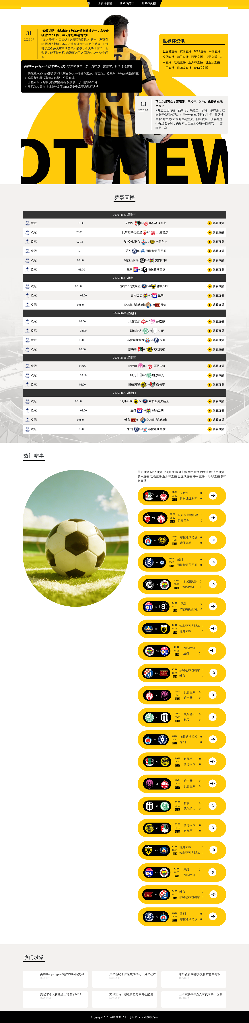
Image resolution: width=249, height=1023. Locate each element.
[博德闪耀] (165, 761)
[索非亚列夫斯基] (148, 628)
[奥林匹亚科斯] (163, 495)
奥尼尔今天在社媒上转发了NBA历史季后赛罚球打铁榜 (63, 86)
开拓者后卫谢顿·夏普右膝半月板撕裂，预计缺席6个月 (62, 82)
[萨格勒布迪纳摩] (148, 673)
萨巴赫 (160, 321)
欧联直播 (180, 62)
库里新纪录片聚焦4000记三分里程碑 (51, 77)
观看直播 (218, 223)
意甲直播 (143, 476)
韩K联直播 (201, 67)
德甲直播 (183, 56)
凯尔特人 (136, 330)
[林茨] (164, 717)
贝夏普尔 (162, 232)
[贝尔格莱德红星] (147, 517)
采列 (128, 250)
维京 (164, 304)
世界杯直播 (170, 51)
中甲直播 (168, 67)
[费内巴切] (164, 584)
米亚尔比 (161, 241)
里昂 (130, 269)
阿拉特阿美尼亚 (156, 250)
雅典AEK (163, 286)
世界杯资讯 (105, 3)
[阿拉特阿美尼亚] (162, 562)
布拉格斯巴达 (157, 269)
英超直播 (186, 51)
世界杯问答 (126, 3)
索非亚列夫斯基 (130, 286)
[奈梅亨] (149, 495)
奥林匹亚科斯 (157, 223)
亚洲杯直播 (195, 62)
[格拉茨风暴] (149, 584)
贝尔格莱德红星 (132, 232)
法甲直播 (211, 56)
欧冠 (33, 223)
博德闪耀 (159, 349)
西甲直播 (197, 56)
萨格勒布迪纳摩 (134, 304)
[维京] (163, 673)
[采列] (149, 562)
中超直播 (215, 51)
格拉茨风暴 (131, 260)
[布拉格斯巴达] (163, 606)
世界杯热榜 (148, 3)
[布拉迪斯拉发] (148, 540)
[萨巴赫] (164, 695)
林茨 (161, 330)
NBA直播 (200, 51)
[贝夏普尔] (161, 517)
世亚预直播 (212, 62)
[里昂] (149, 606)
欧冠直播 (168, 56)
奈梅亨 (129, 223)
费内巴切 (161, 260)
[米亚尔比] (162, 540)
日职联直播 (184, 67)
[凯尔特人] (149, 717)
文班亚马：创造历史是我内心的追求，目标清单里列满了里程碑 (150, 994)
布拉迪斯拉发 (132, 241)
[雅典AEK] (163, 628)
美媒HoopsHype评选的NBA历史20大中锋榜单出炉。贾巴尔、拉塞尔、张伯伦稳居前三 (79, 66)
